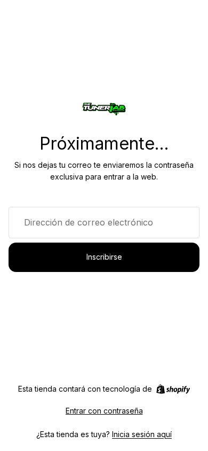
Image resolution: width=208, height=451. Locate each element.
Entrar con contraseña (104, 410)
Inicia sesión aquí (142, 434)
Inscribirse (104, 256)
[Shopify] (173, 389)
